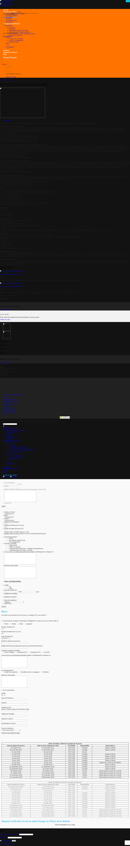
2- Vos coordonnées (7, 690)
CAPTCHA (7, 503)
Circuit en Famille (11, 15)
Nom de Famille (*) (10, 590)
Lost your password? (7, 843)
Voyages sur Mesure (10, 52)
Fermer (127, 1)
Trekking (9, 18)
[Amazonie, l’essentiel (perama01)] (11, 271)
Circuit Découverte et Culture (15, 13)
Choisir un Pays (9, 512)
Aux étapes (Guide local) (17, 540)
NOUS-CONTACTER (10, 475)
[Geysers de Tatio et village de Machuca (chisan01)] (7, 330)
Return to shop (11, 77)
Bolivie (8, 37)
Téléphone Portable (10, 593)
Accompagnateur (14, 542)
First (20, 484)
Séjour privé (13, 545)
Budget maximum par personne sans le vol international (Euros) (25, 533)
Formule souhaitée (10, 543)
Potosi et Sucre (14, 42)
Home (2, 80)
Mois (6, 515)
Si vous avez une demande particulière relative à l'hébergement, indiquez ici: (29, 552)
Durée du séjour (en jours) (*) (14, 528)
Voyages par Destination (11, 23)
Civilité (6, 585)
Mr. (10, 587)
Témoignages (7, 407)
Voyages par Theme (9, 399)
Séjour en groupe (15, 547)
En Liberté (9, 17)
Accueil (5, 10)
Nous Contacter (8, 412)
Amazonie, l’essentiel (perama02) (11, 286)
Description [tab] (7, 120)
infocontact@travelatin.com (13, 395)
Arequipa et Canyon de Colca (18, 30)
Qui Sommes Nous (9, 411)
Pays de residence (10, 600)
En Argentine (10, 47)
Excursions (9, 22)
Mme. (11, 588)
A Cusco (12, 27)
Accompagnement (10, 537)
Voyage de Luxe (11, 20)
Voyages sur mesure (9, 404)
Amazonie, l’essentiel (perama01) (11, 274)
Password (3, 837)
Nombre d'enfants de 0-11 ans (14, 525)
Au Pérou (9, 25)
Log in (13, 840)
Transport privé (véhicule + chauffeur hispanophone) (26, 548)
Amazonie (12, 29)
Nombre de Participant (11, 522)
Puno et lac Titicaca (15, 35)
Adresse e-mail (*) (10, 597)
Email (6, 486)
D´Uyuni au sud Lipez (16, 38)
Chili (7, 43)
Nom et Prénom (9, 482)
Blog (4, 54)
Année (6, 518)
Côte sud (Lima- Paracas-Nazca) (19, 32)
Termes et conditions (9, 409)
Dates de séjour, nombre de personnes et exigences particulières (25, 489)
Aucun (11, 538)
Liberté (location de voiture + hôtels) (20, 550)
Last (37, 592)
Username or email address (9, 834)
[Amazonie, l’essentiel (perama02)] (11, 283)
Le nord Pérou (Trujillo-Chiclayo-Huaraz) (22, 34)
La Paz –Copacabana (16, 40)
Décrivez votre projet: (11, 565)
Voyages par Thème (10, 12)
